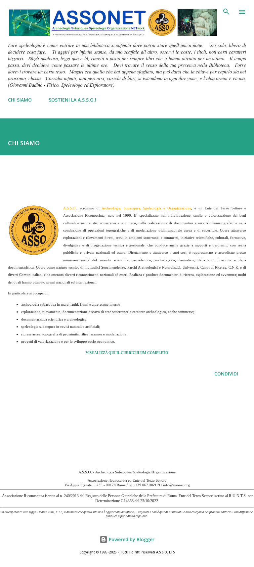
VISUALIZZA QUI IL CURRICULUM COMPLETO (127, 353)
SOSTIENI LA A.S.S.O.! (72, 100)
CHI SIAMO (20, 100)
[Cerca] (226, 12)
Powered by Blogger (130, 539)
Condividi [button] (226, 374)
